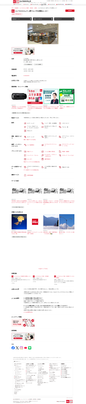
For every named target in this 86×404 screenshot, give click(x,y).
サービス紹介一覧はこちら (18, 207)
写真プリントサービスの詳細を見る (32, 161)
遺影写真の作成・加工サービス (20, 385)
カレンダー (16, 388)
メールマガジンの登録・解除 (30, 375)
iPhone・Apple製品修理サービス (31, 365)
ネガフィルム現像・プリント (19, 369)
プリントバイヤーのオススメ (42, 374)
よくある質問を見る (28, 312)
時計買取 (39, 370)
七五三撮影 (28, 371)
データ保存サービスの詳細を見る (31, 169)
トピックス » (40, 379)
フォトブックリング (18, 374)
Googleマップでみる (43, 268)
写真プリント (16, 365)
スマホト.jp (27, 369)
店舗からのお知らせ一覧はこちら (19, 236)
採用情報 (52, 0)
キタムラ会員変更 (64, 371)
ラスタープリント (18, 367)
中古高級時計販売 (41, 369)
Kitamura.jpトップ (17, 361)
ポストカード (16, 375)
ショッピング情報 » (41, 363)
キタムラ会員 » (64, 369)
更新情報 (39, 384)
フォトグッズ (16, 391)
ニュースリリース (24, 399)
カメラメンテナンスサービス (30, 366)
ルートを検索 (38, 64)
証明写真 (15, 392)
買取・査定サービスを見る (30, 139)
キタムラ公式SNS (29, 378)
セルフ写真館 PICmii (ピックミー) (31, 379)
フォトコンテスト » (53, 378)
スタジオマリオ (29, 370)
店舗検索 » (63, 363)
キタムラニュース (40, 375)
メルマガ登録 (70, 0)
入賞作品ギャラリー (52, 381)
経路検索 (70, 10)
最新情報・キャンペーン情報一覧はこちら (21, 112)
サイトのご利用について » (66, 377)
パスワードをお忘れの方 (65, 374)
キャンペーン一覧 (40, 378)
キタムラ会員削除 (64, 373)
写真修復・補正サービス (19, 387)
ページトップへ (70, 397)
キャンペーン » (40, 377)
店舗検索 (39, 399)
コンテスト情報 (51, 380)
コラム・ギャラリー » (53, 363)
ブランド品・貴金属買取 (42, 371)
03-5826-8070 (26, 75)
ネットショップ (40, 365)
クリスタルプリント (18, 366)
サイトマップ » (64, 375)
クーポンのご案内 (29, 376)
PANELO (15, 393)
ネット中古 (40, 367)
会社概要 (48, 0)
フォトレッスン (51, 373)
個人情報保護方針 (17, 399)
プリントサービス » (18, 363)
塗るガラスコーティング (30, 367)
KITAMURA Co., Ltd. (19, 402)
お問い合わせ (57, 0)
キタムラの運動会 (52, 372)
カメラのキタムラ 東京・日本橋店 (42, 276)
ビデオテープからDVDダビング (20, 379)
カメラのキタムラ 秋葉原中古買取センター (22, 276)
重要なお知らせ (40, 381)
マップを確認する (28, 64)
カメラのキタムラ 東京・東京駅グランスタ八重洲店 (65, 277)
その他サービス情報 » (30, 363)
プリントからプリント (18, 384)
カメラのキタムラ (64, 365)
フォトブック (16, 370)
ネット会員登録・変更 (63, 0)
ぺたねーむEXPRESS (17, 389)
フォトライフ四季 (52, 374)
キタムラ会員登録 (64, 370)
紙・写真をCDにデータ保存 (19, 383)
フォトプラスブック (18, 371)
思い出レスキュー (17, 378)
